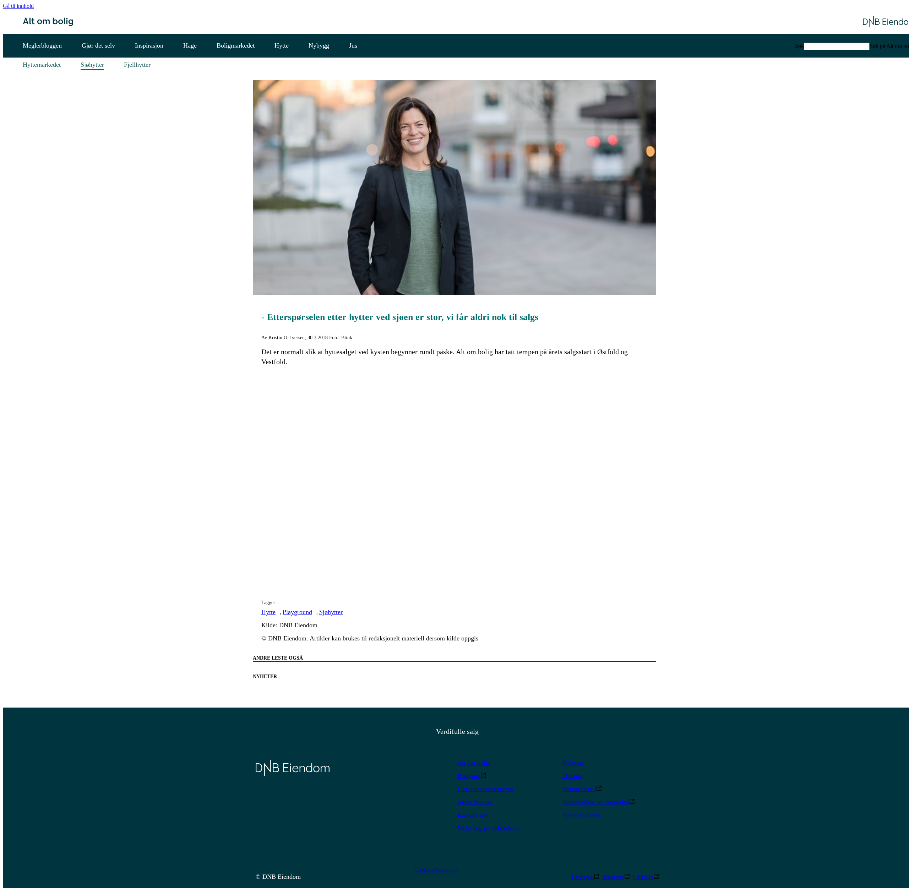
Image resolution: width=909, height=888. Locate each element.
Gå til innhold (18, 6)
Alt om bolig (473, 762)
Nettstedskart (579, 788)
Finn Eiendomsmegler (485, 788)
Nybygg (572, 762)
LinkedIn (643, 877)
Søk (799, 46)
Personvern (445, 870)
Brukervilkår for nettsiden (595, 802)
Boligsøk (468, 775)
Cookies (423, 870)
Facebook (583, 877)
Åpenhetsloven (581, 815)
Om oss (572, 775)
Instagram (613, 877)
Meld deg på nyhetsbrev (488, 828)
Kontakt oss (472, 815)
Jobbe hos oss (475, 802)
